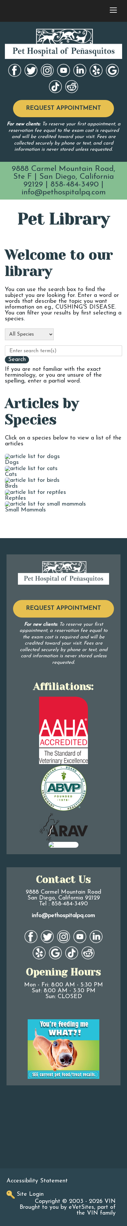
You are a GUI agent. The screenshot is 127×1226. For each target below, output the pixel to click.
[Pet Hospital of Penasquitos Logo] (63, 573)
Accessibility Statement (37, 1181)
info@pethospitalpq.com (63, 192)
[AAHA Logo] (63, 730)
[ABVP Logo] (63, 788)
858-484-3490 (74, 184)
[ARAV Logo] (63, 827)
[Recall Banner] (63, 1049)
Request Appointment (63, 108)
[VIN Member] (63, 844)
